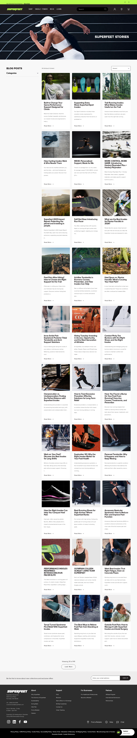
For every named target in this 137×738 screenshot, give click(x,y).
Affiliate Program (110, 694)
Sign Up (125, 678)
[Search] (105, 9)
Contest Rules (92, 732)
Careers (33, 713)
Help (111, 722)
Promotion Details (57, 734)
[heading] (22, 73)
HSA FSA (33, 707)
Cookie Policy (36, 732)
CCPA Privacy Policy (25, 732)
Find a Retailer (96, 722)
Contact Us (59, 707)
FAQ (57, 694)
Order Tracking (60, 710)
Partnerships (109, 701)
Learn (59, 9)
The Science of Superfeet (38, 697)
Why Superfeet (35, 694)
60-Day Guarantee (61, 704)
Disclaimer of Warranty (68, 732)
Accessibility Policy (46, 732)
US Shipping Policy (81, 732)
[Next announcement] (129, 2)
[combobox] (92, 9)
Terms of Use (56, 732)
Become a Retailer (86, 697)
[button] (128, 9)
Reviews (58, 697)
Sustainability (35, 701)
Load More (68, 667)
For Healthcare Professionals (89, 694)
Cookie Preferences (69, 734)
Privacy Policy (15, 732)
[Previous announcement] (125, 2)
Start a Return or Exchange (63, 701)
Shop (30, 9)
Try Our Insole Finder (26, 3)
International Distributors (113, 697)
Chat (122, 722)
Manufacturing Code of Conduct (106, 732)
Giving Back (34, 704)
